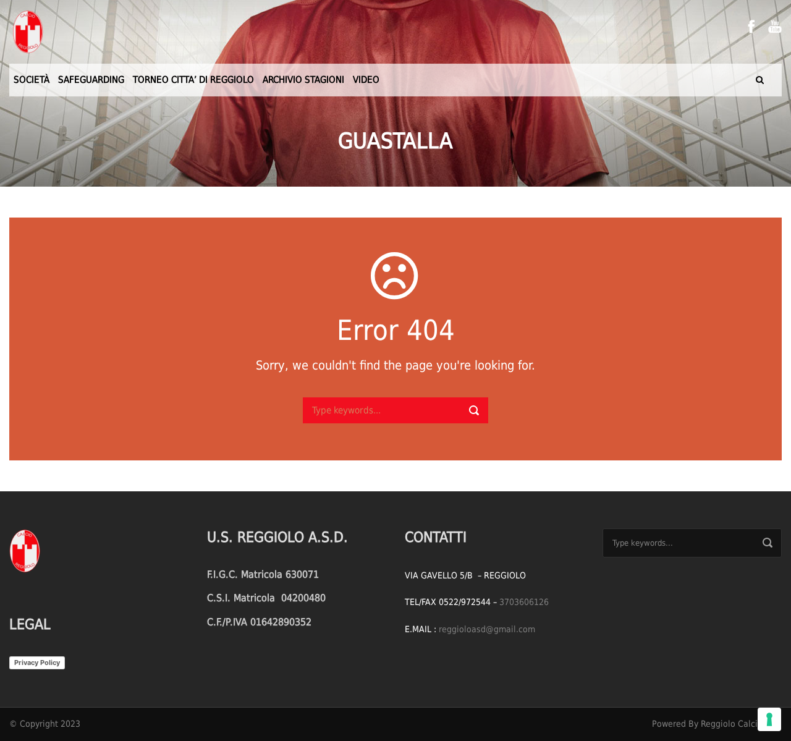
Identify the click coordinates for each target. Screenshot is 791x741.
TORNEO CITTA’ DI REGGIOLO (193, 79)
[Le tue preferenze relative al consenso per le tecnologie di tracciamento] (769, 719)
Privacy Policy (37, 662)
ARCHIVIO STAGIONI (303, 79)
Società (31, 79)
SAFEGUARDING (91, 79)
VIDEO (366, 79)
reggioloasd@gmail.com (487, 629)
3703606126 (524, 602)
